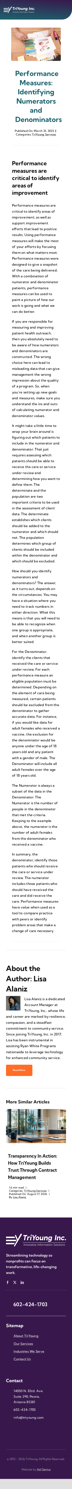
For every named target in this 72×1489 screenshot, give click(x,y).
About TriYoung (26, 1336)
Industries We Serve (29, 1351)
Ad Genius (44, 1469)
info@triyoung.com (29, 1417)
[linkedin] (22, 1282)
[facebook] (7, 1282)
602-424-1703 (25, 1410)
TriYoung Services (44, 134)
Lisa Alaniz (19, 1197)
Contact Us (22, 1359)
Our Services (23, 1344)
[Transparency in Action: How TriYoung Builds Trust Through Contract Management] (36, 1111)
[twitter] (14, 1282)
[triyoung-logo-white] (19, 8)
